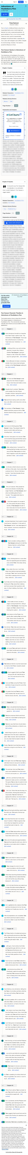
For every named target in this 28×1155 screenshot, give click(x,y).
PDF (5, 14)
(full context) (23, 357)
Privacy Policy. (5, 1149)
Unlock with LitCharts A (15, 223)
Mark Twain (5, 10)
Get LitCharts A (15, 131)
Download (6, 306)
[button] (6, 101)
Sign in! (7, 137)
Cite (16, 105)
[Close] (26, 1125)
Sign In (15, 2)
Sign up (21, 2)
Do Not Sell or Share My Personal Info (14, 1152)
